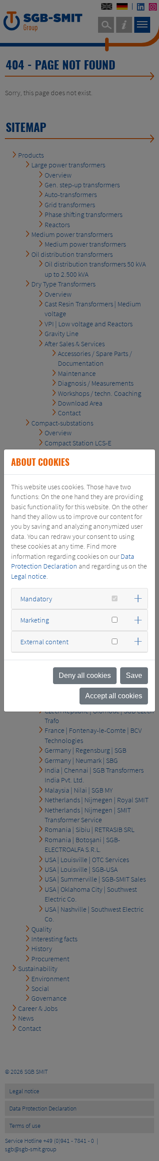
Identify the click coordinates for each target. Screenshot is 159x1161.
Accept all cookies (113, 696)
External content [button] (44, 641)
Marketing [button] (34, 619)
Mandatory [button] (36, 598)
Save (134, 675)
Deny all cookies (85, 675)
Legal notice (28, 576)
